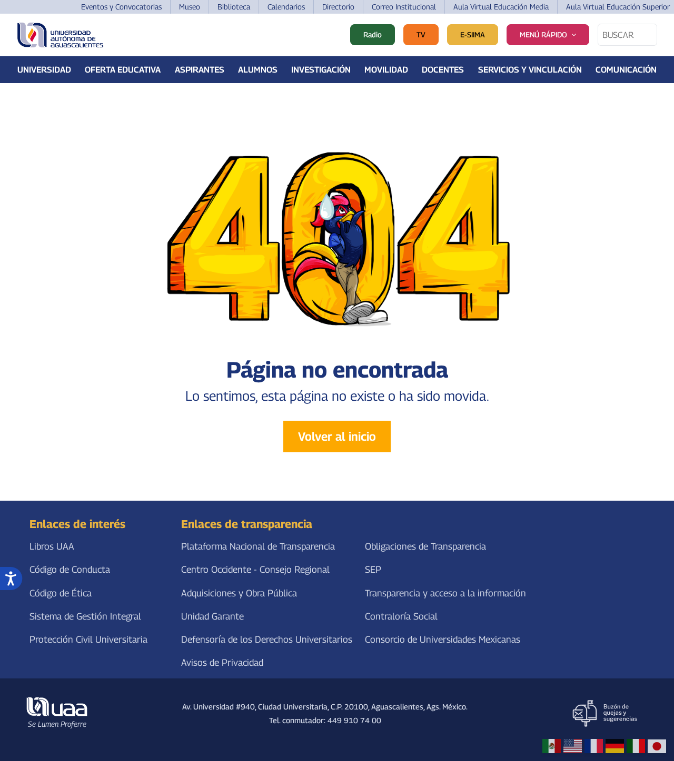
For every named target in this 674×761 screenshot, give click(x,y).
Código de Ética (60, 592)
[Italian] (636, 746)
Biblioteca (233, 6)
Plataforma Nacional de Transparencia (258, 546)
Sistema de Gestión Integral (85, 616)
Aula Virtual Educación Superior (618, 6)
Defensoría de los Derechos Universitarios (266, 639)
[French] (593, 746)
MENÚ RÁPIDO (543, 34)
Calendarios (286, 6)
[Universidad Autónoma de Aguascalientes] (60, 35)
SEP (373, 569)
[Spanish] (551, 746)
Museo (189, 6)
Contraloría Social (401, 616)
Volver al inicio (337, 436)
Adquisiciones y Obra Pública (239, 592)
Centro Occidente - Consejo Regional (255, 569)
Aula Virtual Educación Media (501, 6)
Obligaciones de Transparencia (425, 546)
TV (421, 34)
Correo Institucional (404, 6)
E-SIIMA (472, 34)
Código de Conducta (69, 569)
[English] (572, 746)
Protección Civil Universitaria (88, 639)
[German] (615, 746)
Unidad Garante (212, 616)
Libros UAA (51, 546)
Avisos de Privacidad (222, 662)
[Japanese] (657, 746)
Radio (372, 34)
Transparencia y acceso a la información (445, 592)
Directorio (338, 6)
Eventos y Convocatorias (121, 6)
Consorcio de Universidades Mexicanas (442, 639)
